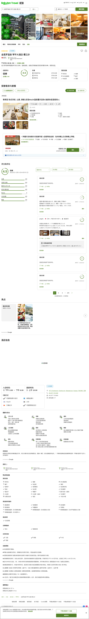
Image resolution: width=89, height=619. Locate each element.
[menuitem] (68, 3)
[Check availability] (82, 150)
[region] (44, 613)
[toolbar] (42, 9)
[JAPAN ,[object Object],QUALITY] (4, 58)
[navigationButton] (50, 292)
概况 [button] (4, 44)
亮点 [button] (24, 44)
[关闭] (86, 613)
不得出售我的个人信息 (70, 601)
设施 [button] (28, 44)
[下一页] (85, 315)
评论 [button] (19, 44)
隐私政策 (30, 611)
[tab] (70, 90)
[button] (9, 3)
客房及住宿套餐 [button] (11, 44)
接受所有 (66, 615)
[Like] (82, 51)
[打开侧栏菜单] (86, 3)
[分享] (86, 50)
